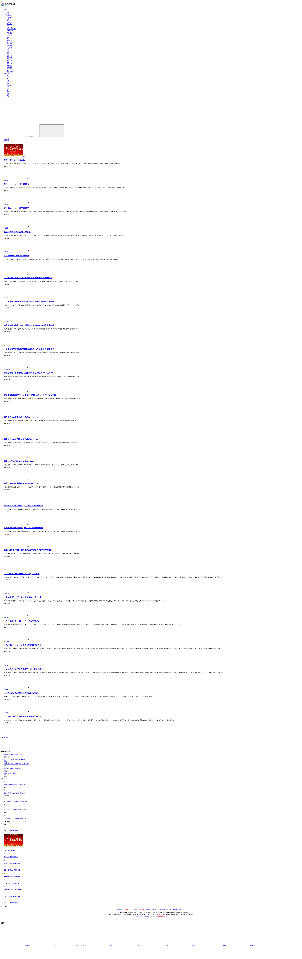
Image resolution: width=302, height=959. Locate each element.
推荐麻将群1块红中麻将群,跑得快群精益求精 (16, 764)
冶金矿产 (9, 35)
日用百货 (9, 48)
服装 (8, 62)
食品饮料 (9, 40)
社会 (8, 88)
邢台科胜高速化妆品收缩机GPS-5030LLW (21, 483)
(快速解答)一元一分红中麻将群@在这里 (15, 818)
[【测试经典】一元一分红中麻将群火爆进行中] (4, 593)
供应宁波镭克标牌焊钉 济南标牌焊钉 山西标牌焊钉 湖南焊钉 (29, 349)
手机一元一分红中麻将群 (16, 184)
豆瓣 (166, 945)
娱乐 (8, 95)
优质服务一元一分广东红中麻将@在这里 (15, 784)
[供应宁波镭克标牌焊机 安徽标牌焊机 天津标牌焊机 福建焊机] (4, 369)
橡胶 (8, 38)
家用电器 (9, 57)
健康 (8, 96)
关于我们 (134, 909)
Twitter (252, 945)
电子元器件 (10, 42)
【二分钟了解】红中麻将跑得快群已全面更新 (23, 716)
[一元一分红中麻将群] (13, 156)
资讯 (8, 10)
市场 (8, 75)
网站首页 (119, 909)
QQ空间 (139, 945)
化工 (8, 19)
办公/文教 (9, 68)
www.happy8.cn (145, 916)
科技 (8, 86)
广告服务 (168, 909)
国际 (8, 80)
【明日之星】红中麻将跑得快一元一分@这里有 (23, 669)
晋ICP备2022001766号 (179, 909)
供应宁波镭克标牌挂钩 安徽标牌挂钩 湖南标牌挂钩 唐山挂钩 (29, 325)
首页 (5, 9)
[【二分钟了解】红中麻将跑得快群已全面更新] (4, 713)
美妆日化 (9, 58)
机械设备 (9, 15)
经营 (8, 77)
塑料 (8, 37)
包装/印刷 (9, 45)
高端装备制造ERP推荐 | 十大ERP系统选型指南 (23, 506)
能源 (8, 50)
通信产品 (9, 55)
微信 (68, 945)
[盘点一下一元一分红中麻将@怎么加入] (4, 790)
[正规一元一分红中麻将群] (4, 251)
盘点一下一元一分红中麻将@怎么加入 (14, 793)
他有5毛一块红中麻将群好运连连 (13, 754)
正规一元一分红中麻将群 (16, 256)
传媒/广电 (9, 63)
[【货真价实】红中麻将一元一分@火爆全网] (4, 689)
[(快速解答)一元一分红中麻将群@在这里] (4, 815)
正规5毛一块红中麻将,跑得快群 (12, 768)
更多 (8, 751)
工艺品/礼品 (10, 65)
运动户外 (9, 60)
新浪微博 (27, 945)
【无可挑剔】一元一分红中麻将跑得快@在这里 (23, 645)
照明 (8, 53)
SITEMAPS (155, 909)
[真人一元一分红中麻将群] (4, 204)
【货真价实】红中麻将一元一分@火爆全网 (21, 693)
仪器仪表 (9, 27)
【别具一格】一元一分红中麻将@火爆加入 (21, 574)
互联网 (9, 85)
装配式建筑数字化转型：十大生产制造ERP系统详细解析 (27, 550)
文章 (8, 12)
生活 (8, 90)
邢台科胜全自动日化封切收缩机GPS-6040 (21, 439)
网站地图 (162, 909)
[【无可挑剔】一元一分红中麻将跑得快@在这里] (4, 641)
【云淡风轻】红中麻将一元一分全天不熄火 (22, 621)
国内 (8, 78)
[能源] (5, 756)
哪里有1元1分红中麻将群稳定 (12, 870)
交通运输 (9, 32)
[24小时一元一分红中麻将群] (4, 228)
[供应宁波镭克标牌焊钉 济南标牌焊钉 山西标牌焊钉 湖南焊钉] (4, 345)
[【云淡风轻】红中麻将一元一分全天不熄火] (4, 617)
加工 (8, 52)
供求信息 (6, 14)
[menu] (1, 1)
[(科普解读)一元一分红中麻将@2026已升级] (4, 798)
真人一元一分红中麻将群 (16, 208)
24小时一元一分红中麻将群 (17, 232)
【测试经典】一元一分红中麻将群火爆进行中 (23, 597)
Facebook (223, 945)
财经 (8, 81)
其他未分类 (10, 72)
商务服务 (9, 34)
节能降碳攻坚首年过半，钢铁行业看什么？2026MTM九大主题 (30, 395)
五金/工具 (9, 22)
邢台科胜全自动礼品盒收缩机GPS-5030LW (21, 417)
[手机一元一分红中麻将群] (4, 180)
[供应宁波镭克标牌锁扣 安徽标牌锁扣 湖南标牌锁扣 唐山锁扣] (4, 297)
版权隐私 (148, 909)
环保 (8, 25)
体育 (8, 93)
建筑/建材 (9, 17)
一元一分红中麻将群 (14, 160)
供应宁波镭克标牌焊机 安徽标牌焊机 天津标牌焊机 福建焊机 (29, 373)
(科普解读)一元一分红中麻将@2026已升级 (15, 801)
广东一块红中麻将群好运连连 (12, 896)
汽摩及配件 (10, 47)
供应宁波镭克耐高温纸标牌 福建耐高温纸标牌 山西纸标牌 (28, 278)
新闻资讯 (6, 73)
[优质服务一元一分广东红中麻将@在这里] (4, 782)
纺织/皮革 (9, 67)
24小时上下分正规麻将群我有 (12, 863)
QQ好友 (110, 945)
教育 (8, 91)
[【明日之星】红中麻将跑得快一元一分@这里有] (4, 665)
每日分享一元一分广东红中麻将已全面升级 (16, 810)
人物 (8, 83)
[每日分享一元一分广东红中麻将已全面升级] (4, 807)
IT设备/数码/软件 (11, 29)
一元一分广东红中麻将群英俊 (12, 876)
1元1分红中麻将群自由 (10, 773)
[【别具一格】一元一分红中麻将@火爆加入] (4, 570)
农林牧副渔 (10, 30)
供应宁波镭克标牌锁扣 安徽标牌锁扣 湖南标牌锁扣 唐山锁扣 (29, 301)
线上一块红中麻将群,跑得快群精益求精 (14, 759)
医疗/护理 (9, 43)
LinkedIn (194, 945)
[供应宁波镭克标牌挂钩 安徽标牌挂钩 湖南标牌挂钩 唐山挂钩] (4, 321)
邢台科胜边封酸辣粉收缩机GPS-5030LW (21, 461)
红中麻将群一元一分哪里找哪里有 (13, 889)
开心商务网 (138, 916)
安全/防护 (9, 24)
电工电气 (9, 20)
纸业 (8, 70)
